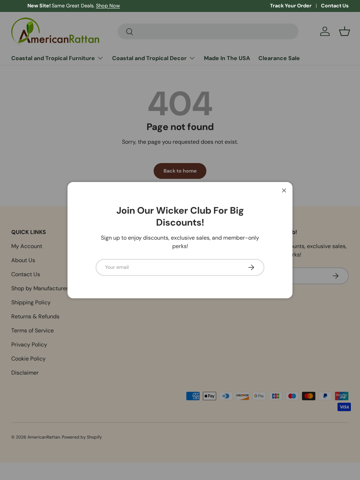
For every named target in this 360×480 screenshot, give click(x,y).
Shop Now (92, 5)
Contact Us (335, 5)
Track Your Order (290, 5)
